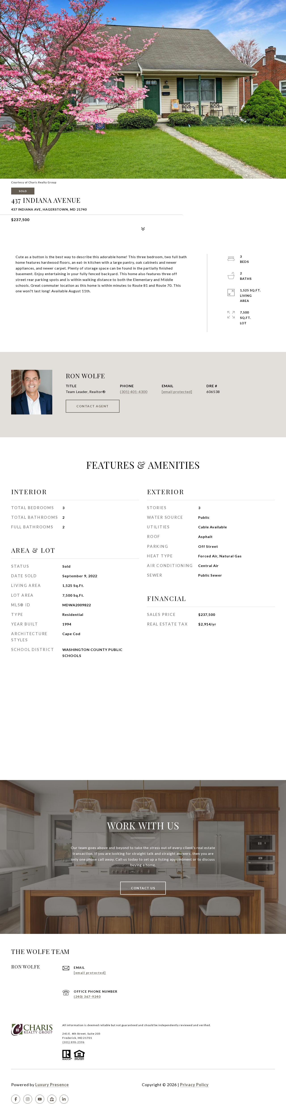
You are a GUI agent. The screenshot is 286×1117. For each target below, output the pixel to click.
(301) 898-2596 (73, 1042)
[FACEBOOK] (15, 1099)
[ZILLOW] (51, 1099)
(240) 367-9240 (87, 996)
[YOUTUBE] (39, 1099)
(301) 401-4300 (133, 391)
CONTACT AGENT (92, 406)
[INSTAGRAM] (27, 1099)
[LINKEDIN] (63, 1099)
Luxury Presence (52, 1084)
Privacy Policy (194, 1084)
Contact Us (143, 888)
